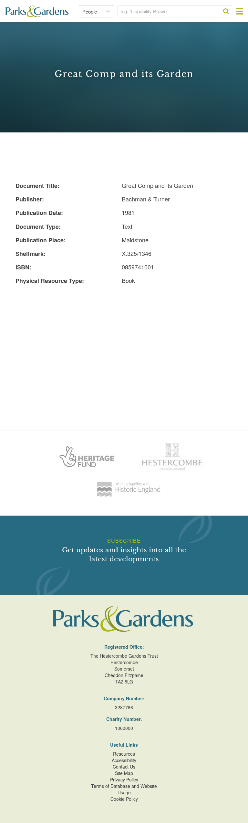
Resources (124, 753)
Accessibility (124, 760)
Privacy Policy (124, 779)
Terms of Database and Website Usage (124, 789)
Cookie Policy (124, 799)
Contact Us (124, 766)
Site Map (124, 773)
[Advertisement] (124, 336)
